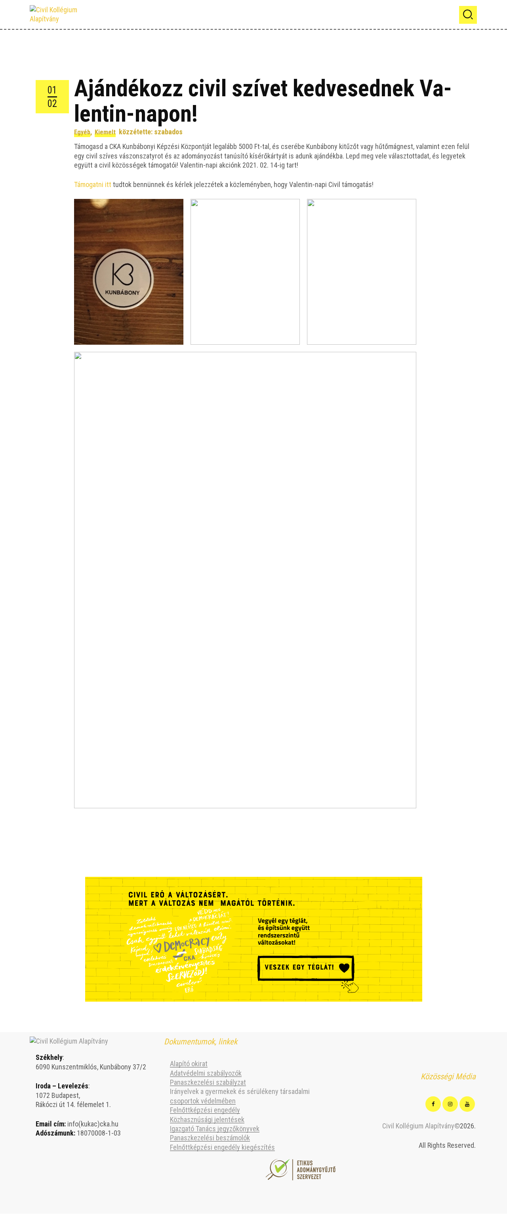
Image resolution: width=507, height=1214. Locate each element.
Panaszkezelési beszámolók (210, 1138)
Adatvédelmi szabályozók (206, 1073)
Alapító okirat (189, 1063)
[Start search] (468, 15)
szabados (168, 132)
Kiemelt (105, 132)
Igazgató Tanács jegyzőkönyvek (214, 1128)
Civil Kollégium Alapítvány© (421, 1126)
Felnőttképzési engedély (205, 1110)
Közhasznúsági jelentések (207, 1119)
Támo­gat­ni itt (92, 184)
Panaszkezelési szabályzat (208, 1082)
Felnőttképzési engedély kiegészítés (222, 1147)
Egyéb (82, 132)
